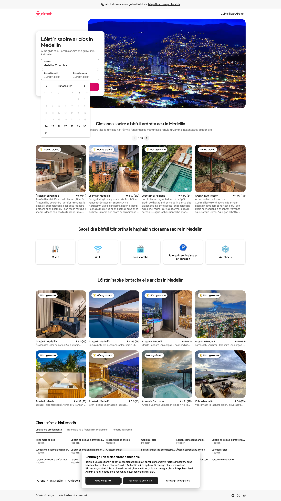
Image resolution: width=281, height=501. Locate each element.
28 (72, 126)
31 (46, 132)
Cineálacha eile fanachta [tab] (49, 429)
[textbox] (55, 77)
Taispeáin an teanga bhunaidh (164, 4)
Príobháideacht (67, 495)
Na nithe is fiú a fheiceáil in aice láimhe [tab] (87, 429)
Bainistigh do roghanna (178, 480)
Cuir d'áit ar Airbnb (232, 13)
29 (78, 126)
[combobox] (70, 65)
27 (65, 126)
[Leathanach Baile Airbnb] (44, 14)
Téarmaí (82, 495)
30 (84, 126)
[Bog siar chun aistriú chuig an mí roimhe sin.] (47, 86)
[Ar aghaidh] (146, 138)
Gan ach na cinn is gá (140, 480)
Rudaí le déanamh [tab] (122, 429)
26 (59, 126)
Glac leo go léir (103, 480)
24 (46, 126)
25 (52, 126)
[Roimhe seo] (134, 138)
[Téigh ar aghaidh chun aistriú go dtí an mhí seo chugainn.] (84, 86)
